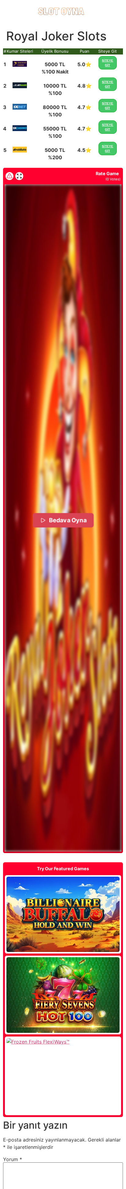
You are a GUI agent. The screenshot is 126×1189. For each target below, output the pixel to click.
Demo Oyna (63, 914)
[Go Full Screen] (19, 176)
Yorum (12, 1159)
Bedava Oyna (67, 520)
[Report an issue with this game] (9, 176)
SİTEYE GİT (107, 63)
